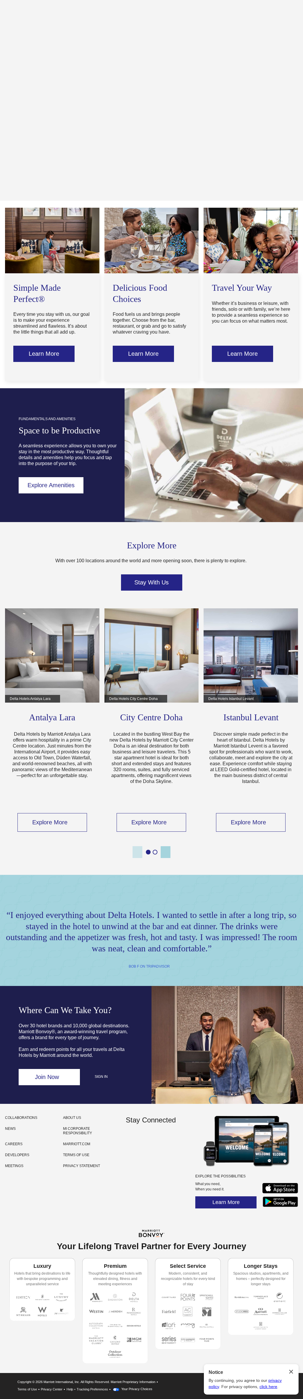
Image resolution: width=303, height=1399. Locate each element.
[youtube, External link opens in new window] (153, 1138)
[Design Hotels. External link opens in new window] (134, 1325)
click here (268, 1386)
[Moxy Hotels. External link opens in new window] (188, 1325)
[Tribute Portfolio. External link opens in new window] (115, 1325)
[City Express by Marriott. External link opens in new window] (188, 1340)
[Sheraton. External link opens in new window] (115, 1297)
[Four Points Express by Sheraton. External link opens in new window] (207, 1340)
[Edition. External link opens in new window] (23, 1297)
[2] (155, 852)
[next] (165, 852)
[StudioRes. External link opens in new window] (242, 1311)
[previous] (137, 852)
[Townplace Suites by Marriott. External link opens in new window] (261, 1297)
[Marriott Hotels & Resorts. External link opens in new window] (96, 1297)
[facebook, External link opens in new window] (142, 1138)
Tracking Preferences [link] (92, 1389)
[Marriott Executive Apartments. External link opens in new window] (261, 1311)
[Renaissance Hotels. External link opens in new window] (134, 1311)
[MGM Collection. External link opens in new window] (134, 1340)
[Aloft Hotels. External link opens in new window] (169, 1325)
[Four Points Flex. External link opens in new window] (188, 1297)
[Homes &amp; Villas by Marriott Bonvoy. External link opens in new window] (280, 1311)
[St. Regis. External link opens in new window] (23, 1311)
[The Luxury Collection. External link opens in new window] (61, 1297)
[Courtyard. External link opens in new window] (169, 1297)
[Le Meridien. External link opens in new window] (115, 1311)
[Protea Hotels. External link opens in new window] (207, 1325)
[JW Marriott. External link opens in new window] (61, 1311)
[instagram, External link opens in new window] (131, 1138)
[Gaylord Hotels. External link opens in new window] (115, 1340)
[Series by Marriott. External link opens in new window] (169, 1340)
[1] (148, 852)
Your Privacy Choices (136, 1389)
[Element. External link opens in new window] (280, 1297)
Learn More (226, 1202)
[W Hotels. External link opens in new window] (42, 1311)
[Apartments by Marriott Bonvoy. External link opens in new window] (261, 1325)
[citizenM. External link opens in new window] (207, 1311)
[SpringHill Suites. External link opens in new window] (207, 1297)
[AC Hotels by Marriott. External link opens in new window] (188, 1311)
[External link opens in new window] (280, 1193)
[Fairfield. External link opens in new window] (169, 1311)
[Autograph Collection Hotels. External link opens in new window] (96, 1325)
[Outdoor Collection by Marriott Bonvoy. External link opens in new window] (115, 1354)
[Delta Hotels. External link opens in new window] (134, 1297)
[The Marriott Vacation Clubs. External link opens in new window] (96, 1340)
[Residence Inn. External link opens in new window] (242, 1297)
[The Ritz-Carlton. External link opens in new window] (42, 1297)
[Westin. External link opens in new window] (96, 1311)
